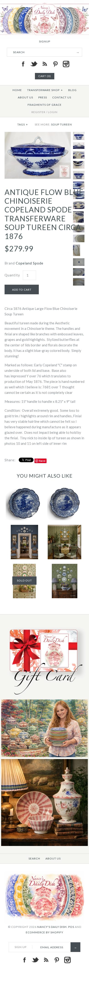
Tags (22, 124)
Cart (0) (44, 76)
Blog (72, 90)
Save (42, 460)
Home (17, 90)
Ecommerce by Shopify (44, 932)
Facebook (23, 64)
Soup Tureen (61, 124)
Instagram (66, 64)
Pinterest (55, 64)
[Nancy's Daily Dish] (44, 3)
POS (71, 927)
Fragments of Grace (45, 104)
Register (38, 112)
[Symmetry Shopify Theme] (44, 696)
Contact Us (61, 97)
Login (53, 112)
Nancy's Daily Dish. (52, 927)
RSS (44, 64)
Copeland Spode (29, 263)
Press (42, 97)
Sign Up (20, 947)
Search (34, 858)
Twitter (34, 64)
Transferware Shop (45, 90)
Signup (44, 41)
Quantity (12, 275)
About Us (25, 97)
